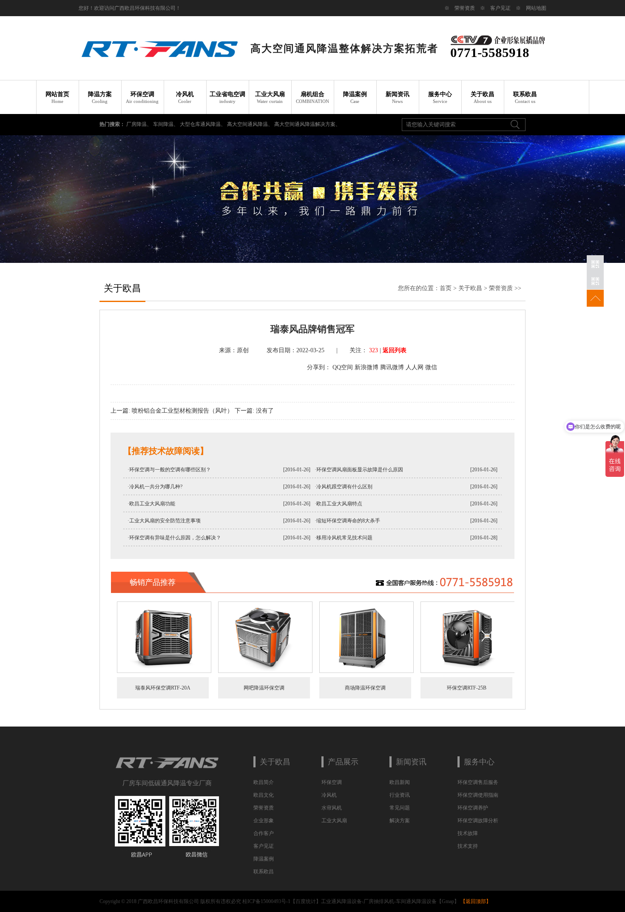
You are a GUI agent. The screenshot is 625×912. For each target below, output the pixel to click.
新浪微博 (366, 367)
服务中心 (440, 97)
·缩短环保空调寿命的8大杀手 (347, 521)
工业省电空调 (227, 97)
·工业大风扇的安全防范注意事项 (164, 521)
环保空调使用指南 (477, 795)
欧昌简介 (263, 782)
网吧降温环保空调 (264, 688)
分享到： (319, 367)
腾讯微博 (392, 367)
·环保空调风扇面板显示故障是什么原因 (359, 470)
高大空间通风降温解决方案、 (307, 124)
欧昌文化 (263, 795)
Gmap (448, 901)
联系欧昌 (525, 97)
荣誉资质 (465, 8)
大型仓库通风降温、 (203, 124)
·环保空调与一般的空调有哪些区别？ (169, 470)
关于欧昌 (482, 97)
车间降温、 (166, 124)
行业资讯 (399, 795)
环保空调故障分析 (477, 821)
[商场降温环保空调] (366, 671)
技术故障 (467, 833)
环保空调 (142, 97)
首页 (446, 288)
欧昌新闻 (399, 782)
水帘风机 (331, 808)
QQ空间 (342, 367)
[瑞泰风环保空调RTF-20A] (164, 671)
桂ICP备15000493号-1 (266, 901)
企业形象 (263, 821)
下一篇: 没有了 (254, 411)
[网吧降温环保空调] (265, 671)
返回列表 (394, 350)
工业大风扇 (270, 97)
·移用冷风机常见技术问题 (343, 538)
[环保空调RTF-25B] (467, 671)
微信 (431, 367)
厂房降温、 (139, 124)
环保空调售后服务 (477, 782)
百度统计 (305, 901)
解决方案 (399, 821)
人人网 (414, 367)
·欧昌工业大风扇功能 (151, 504)
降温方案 (100, 97)
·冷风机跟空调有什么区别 (343, 487)
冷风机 (185, 97)
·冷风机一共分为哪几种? (155, 487)
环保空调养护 (472, 808)
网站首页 (57, 97)
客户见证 (500, 8)
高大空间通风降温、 (250, 124)
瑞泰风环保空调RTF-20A (162, 688)
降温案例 (355, 97)
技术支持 (467, 846)
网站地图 (536, 8)
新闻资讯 (397, 97)
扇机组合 (312, 97)
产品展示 (343, 762)
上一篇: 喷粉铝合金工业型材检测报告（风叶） (172, 411)
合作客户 (263, 833)
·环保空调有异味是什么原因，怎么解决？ (174, 538)
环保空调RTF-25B (466, 688)
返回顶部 (476, 901)
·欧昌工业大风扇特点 (338, 504)
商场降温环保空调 (365, 688)
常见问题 (399, 808)
